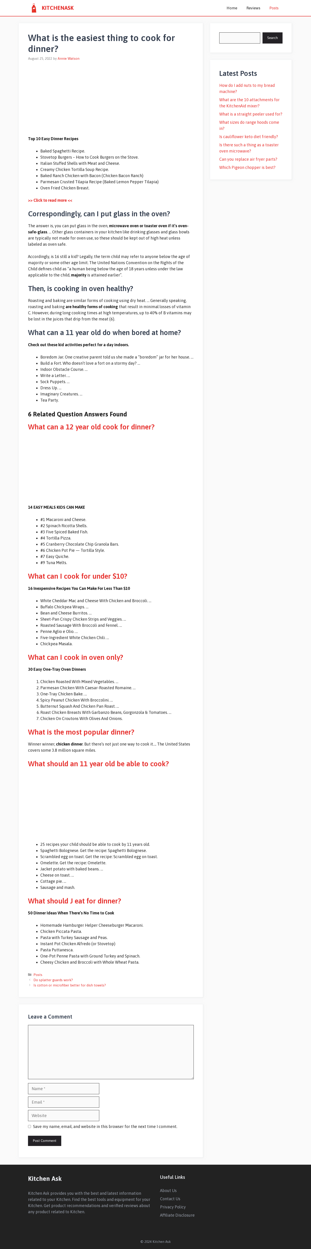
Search (272, 38)
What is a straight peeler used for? (250, 114)
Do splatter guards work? (53, 980)
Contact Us (170, 1198)
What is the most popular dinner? (81, 732)
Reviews (253, 8)
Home (232, 8)
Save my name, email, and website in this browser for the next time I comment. (105, 1126)
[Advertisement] (111, 95)
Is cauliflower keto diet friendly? (248, 136)
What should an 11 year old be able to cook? (98, 763)
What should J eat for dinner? (74, 901)
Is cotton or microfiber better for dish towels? (69, 985)
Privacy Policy (173, 1207)
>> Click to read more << (50, 200)
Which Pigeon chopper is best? (247, 167)
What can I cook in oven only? (75, 657)
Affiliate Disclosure (177, 1215)
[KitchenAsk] (33, 8)
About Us (168, 1190)
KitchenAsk (58, 8)
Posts (273, 8)
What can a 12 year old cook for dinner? (91, 427)
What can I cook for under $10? (77, 576)
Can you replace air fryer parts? (248, 159)
